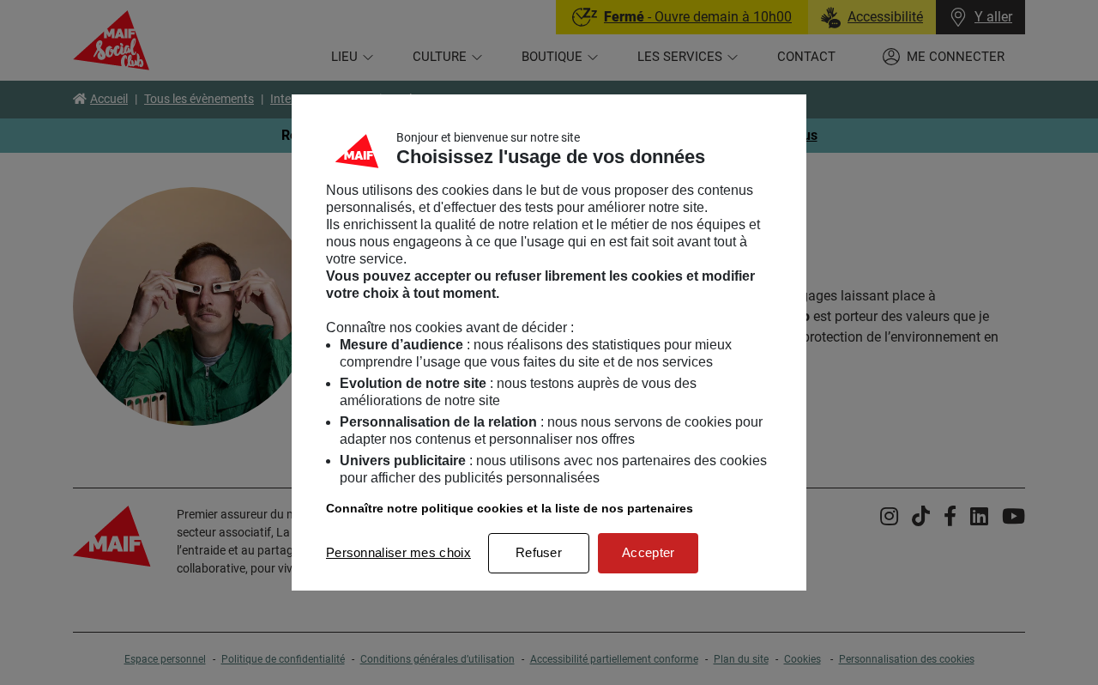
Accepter (648, 552)
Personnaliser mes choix (398, 552)
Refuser (539, 552)
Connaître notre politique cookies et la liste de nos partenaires (509, 508)
